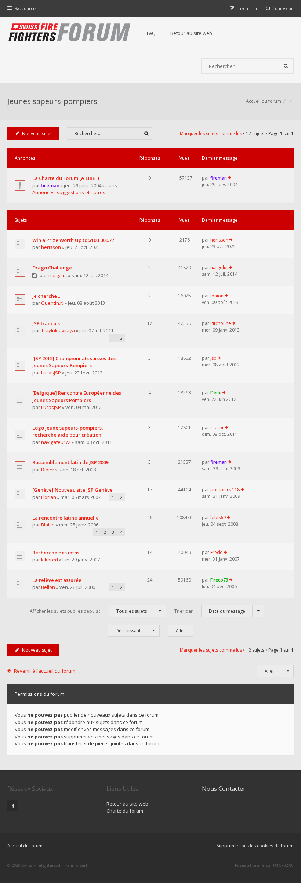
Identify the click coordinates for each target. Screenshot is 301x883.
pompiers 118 (225, 489)
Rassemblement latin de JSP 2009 (70, 462)
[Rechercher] (286, 66)
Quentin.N (52, 303)
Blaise (48, 524)
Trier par (209, 611)
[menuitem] (280, 8)
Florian (48, 497)
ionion (217, 296)
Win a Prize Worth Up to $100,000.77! (74, 240)
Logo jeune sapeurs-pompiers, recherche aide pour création (67, 431)
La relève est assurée (56, 580)
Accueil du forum (25, 846)
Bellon (48, 587)
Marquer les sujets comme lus (211, 133)
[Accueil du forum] (69, 33)
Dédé (215, 393)
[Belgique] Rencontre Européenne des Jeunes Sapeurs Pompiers (76, 396)
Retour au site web (191, 33)
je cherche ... (46, 296)
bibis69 (218, 517)
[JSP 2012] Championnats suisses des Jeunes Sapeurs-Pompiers (74, 362)
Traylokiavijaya (58, 330)
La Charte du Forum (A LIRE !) (65, 178)
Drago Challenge (52, 267)
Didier (47, 469)
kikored (49, 559)
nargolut (57, 275)
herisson (51, 247)
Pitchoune (220, 323)
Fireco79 (219, 580)
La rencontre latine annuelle (65, 517)
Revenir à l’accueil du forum (44, 670)
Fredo (216, 552)
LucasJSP (51, 372)
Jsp (213, 358)
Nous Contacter (224, 789)
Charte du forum (124, 810)
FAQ (151, 33)
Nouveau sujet (37, 133)
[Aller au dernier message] (229, 178)
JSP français (46, 323)
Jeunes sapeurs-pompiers (52, 101)
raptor (217, 427)
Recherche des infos (55, 552)
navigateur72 (55, 442)
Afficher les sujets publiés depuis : (88, 611)
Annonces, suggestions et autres (68, 192)
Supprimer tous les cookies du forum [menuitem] (255, 846)
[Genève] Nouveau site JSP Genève (72, 489)
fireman (50, 185)
